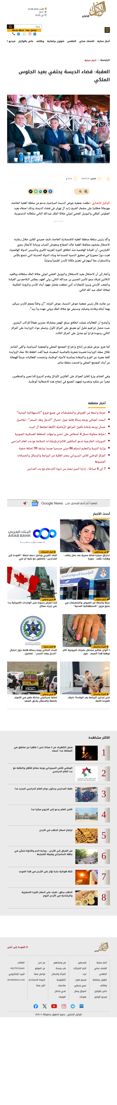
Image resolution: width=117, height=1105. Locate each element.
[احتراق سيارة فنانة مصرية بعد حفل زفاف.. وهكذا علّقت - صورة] (85, 535)
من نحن (41, 962)
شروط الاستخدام (37, 980)
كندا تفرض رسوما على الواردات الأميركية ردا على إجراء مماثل (32, 604)
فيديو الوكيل (100, 997)
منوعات (82, 997)
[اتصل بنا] (13, 34)
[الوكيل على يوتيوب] (54, 1006)
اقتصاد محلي (86, 41)
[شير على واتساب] (36, 191)
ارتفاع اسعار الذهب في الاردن (55, 830)
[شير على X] (45, 191)
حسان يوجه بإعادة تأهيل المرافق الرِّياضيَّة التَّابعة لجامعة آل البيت (67, 427)
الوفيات (62, 997)
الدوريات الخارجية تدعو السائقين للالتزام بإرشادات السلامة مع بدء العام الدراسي (58, 441)
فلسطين (82, 962)
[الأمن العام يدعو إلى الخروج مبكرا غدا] (86, 815)
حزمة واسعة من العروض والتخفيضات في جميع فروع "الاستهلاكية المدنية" (61, 413)
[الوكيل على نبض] (81, 1006)
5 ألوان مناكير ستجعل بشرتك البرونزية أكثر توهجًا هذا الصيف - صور (86, 652)
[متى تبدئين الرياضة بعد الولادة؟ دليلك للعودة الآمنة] (85, 678)
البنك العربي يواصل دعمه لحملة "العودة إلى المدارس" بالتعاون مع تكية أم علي (32, 557)
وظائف (40, 41)
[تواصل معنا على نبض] (34, 34)
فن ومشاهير (100, 552)
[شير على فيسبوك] (50, 191)
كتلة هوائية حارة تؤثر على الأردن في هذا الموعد (45, 871)
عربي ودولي (47, 599)
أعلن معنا (40, 985)
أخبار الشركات (47, 552)
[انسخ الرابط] (31, 191)
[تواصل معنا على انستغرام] (30, 34)
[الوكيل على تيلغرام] (73, 1006)
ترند (84, 974)
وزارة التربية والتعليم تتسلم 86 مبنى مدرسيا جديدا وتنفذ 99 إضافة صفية (62, 448)
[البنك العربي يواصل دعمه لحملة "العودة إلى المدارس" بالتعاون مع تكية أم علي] (32, 535)
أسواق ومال (80, 991)
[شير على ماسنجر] (40, 191)
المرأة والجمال (99, 647)
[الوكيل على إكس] (45, 1006)
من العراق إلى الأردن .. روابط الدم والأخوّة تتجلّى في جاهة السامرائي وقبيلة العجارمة (43, 852)
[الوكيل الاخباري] (101, 947)
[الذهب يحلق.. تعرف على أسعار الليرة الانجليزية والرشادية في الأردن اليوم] (86, 898)
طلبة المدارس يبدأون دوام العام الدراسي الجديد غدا (43, 788)
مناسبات (62, 985)
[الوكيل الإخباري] (95, 11)
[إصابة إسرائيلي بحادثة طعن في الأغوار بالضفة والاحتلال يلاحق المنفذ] (32, 678)
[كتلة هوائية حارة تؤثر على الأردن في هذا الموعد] (86, 877)
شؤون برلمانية (55, 41)
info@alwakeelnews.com (16, 980)
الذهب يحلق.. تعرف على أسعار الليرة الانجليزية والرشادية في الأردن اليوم (47, 894)
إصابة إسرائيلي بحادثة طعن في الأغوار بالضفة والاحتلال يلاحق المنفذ (35, 699)
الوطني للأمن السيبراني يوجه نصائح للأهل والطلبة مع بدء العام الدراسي (42, 769)
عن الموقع (40, 968)
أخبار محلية (103, 41)
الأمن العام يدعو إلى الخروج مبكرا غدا (51, 809)
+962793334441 (17, 968)
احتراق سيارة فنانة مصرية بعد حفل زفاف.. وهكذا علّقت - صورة (87, 557)
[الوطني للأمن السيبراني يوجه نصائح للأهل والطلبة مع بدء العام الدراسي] (86, 773)
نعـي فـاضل (60, 991)
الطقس (71, 41)
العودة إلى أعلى (16, 947)
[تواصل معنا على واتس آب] (24, 34)
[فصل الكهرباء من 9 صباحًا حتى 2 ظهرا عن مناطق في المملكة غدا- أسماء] (86, 753)
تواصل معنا (39, 974)
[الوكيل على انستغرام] (63, 1006)
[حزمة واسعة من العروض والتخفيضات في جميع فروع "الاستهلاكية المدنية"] (85, 583)
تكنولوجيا (61, 980)
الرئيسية (105, 60)
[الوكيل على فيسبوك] (36, 1006)
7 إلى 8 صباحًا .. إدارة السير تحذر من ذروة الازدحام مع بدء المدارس (66, 469)
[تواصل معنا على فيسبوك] (18, 34)
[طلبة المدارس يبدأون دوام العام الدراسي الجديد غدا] (86, 794)
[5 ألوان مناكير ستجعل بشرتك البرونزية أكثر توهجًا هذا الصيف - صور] (85, 630)
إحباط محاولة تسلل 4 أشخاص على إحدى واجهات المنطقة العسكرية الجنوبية (60, 434)
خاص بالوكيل (25, 41)
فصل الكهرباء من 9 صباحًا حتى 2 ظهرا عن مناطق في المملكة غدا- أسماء (43, 749)
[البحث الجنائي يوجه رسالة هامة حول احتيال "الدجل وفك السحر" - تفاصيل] (32, 630)
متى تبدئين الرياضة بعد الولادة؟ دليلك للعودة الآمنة (89, 699)
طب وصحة (61, 968)
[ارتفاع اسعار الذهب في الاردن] (86, 835)
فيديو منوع (80, 980)
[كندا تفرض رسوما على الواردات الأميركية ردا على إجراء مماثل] (32, 583)
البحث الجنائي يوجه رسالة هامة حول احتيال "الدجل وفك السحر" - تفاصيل (61, 420)
